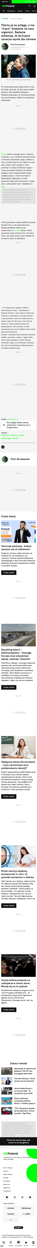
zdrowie (17, 230)
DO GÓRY (18, 1227)
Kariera (5, 1171)
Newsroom (6, 1184)
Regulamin (6, 1187)
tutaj (17, 201)
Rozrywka (6, 1181)
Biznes (27, 11)
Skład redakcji (8, 1174)
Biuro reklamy (8, 1168)
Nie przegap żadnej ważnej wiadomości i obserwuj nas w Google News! (19, 425)
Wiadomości (11, 11)
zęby (3, 186)
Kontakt (5, 1178)
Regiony (20, 11)
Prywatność (7, 1191)
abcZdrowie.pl (12, 419)
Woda (3, 154)
